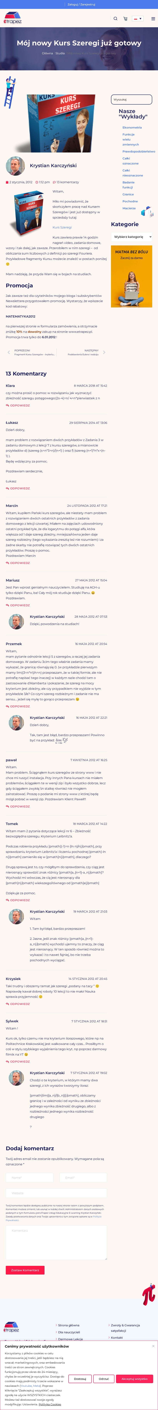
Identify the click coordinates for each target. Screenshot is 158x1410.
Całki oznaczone (129, 161)
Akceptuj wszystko (135, 1379)
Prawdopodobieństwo (129, 151)
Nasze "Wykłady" (133, 114)
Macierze (129, 208)
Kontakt (117, 1337)
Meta (36, 1386)
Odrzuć (104, 1379)
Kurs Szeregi (62, 227)
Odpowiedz (20, 405)
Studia (60, 53)
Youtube (26, 1386)
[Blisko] (153, 1346)
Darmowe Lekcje (70, 1339)
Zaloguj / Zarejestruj (81, 4)
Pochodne (129, 201)
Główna (47, 53)
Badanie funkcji (128, 185)
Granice (128, 194)
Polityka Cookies (50, 1404)
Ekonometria (129, 127)
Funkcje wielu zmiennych (129, 139)
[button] (153, 18)
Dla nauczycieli (69, 1332)
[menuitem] (138, 18)
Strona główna (68, 1325)
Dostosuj (80, 1379)
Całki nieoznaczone (129, 173)
